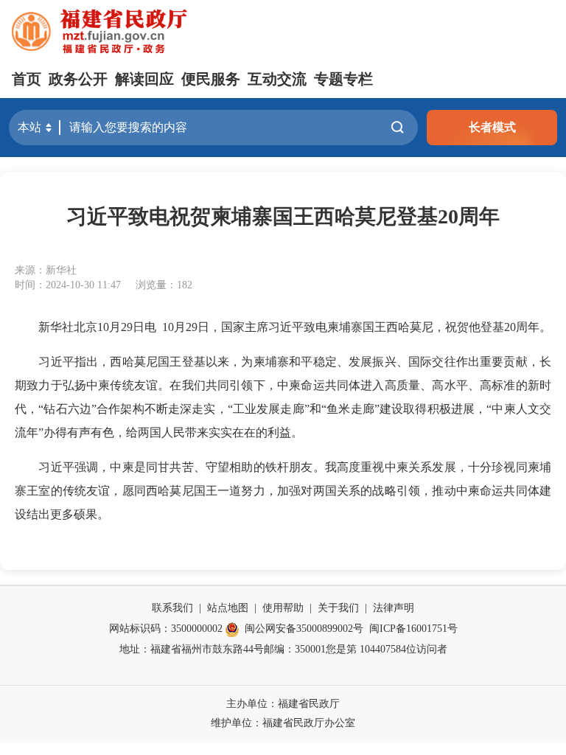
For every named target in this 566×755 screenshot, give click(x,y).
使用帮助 (283, 607)
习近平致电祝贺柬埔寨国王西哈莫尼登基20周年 (283, 216)
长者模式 (492, 127)
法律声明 (393, 607)
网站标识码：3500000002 (166, 628)
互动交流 (277, 79)
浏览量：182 (164, 284)
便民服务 (210, 79)
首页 (26, 79)
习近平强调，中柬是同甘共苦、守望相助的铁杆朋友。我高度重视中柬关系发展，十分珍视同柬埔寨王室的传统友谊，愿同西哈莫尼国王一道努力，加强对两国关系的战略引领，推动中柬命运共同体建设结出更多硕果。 (283, 491)
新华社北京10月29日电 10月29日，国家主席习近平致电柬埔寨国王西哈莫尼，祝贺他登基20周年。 (283, 327)
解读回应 (144, 79)
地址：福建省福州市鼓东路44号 (191, 649)
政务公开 (78, 79)
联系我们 (172, 607)
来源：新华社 (46, 270)
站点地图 (227, 607)
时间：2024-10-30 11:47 (68, 284)
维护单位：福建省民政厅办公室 (283, 722)
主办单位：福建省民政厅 (283, 703)
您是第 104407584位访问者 (386, 649)
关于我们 (338, 607)
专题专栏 (343, 79)
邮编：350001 (295, 649)
